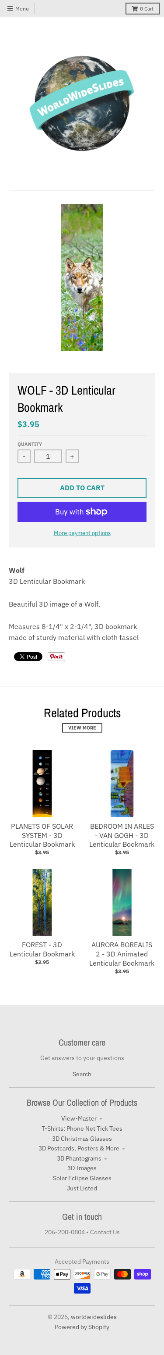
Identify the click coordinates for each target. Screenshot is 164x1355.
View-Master (79, 1118)
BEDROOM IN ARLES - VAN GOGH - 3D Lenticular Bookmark (121, 835)
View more (82, 728)
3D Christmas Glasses (82, 1139)
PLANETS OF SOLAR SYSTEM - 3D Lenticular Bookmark (42, 835)
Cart (147, 8)
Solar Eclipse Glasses (82, 1178)
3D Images (82, 1168)
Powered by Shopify (82, 1327)
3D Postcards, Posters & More (78, 1148)
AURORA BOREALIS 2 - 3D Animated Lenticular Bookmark (121, 953)
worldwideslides (94, 1317)
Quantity (29, 444)
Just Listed (82, 1188)
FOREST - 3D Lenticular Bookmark (42, 949)
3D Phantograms (79, 1158)
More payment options (82, 533)
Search (82, 1074)
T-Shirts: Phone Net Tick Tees (82, 1128)
